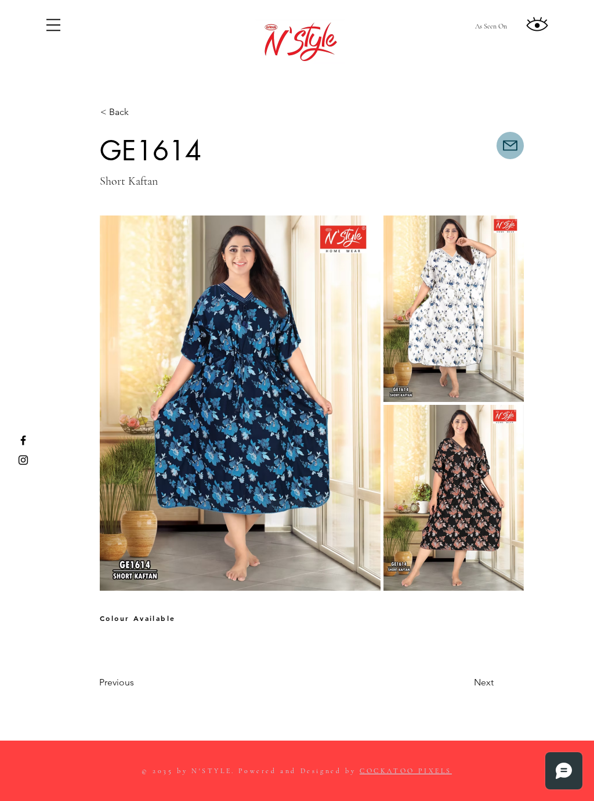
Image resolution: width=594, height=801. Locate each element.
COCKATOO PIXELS (406, 771)
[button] (53, 25)
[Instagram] (23, 460)
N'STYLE (211, 771)
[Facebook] (23, 440)
